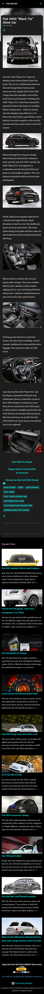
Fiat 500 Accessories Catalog (15, 815)
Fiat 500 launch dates (11, 856)
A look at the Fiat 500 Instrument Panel (20, 693)
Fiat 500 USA (11, 4)
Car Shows (32, 487)
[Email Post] (4, 483)
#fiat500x (9, 487)
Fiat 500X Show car (15, 496)
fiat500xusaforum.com (18, 505)
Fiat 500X (9, 492)
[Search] (40, 3)
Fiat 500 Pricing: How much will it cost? (20, 734)
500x (20, 487)
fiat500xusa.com (14, 501)
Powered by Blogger (23, 983)
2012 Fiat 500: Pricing (12, 775)
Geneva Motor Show (16, 510)
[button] (4, 30)
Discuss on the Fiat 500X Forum (22, 480)
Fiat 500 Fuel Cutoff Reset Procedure (19, 896)
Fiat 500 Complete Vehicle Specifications (20, 568)
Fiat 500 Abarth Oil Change (14, 653)
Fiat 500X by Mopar (22, 462)
